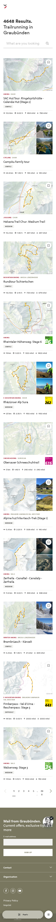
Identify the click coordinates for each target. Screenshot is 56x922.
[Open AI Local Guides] (48, 822)
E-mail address (9, 836)
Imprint (7, 905)
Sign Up (28, 852)
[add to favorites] (48, 62)
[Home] (5, 8)
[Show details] (51, 818)
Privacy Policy (10, 900)
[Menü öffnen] (49, 915)
